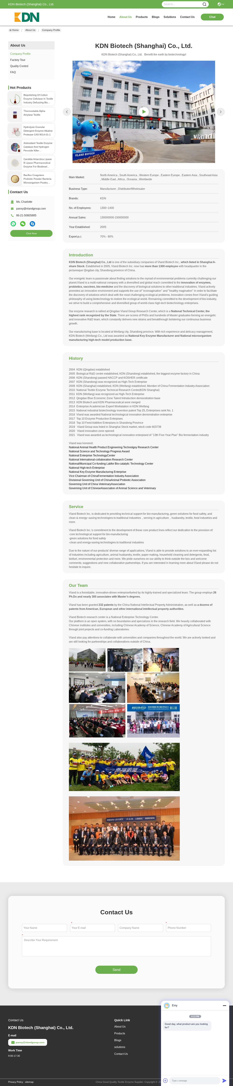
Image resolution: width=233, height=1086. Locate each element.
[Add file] (165, 1080)
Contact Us (121, 1053)
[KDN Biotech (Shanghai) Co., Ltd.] (27, 17)
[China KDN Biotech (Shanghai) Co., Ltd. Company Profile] (143, 112)
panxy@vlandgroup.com (31, 208)
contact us (187, 17)
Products (119, 1033)
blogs (155, 17)
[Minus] (224, 1005)
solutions (170, 17)
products (142, 17)
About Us (30, 30)
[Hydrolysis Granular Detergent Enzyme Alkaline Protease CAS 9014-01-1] (15, 131)
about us (125, 17)
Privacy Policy (15, 1082)
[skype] (32, 225)
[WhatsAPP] (13, 225)
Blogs (117, 1040)
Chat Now (31, 233)
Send (116, 970)
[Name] (204, 4)
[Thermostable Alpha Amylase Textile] (15, 115)
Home (111, 17)
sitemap (29, 1082)
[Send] (224, 1080)
